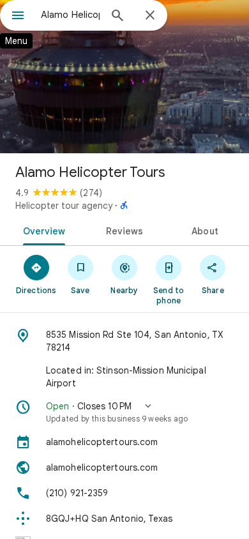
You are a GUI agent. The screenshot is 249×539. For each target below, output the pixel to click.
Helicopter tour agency (63, 205)
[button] (124, 412)
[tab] (42, 230)
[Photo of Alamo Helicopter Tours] (124, 76)
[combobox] (70, 14)
